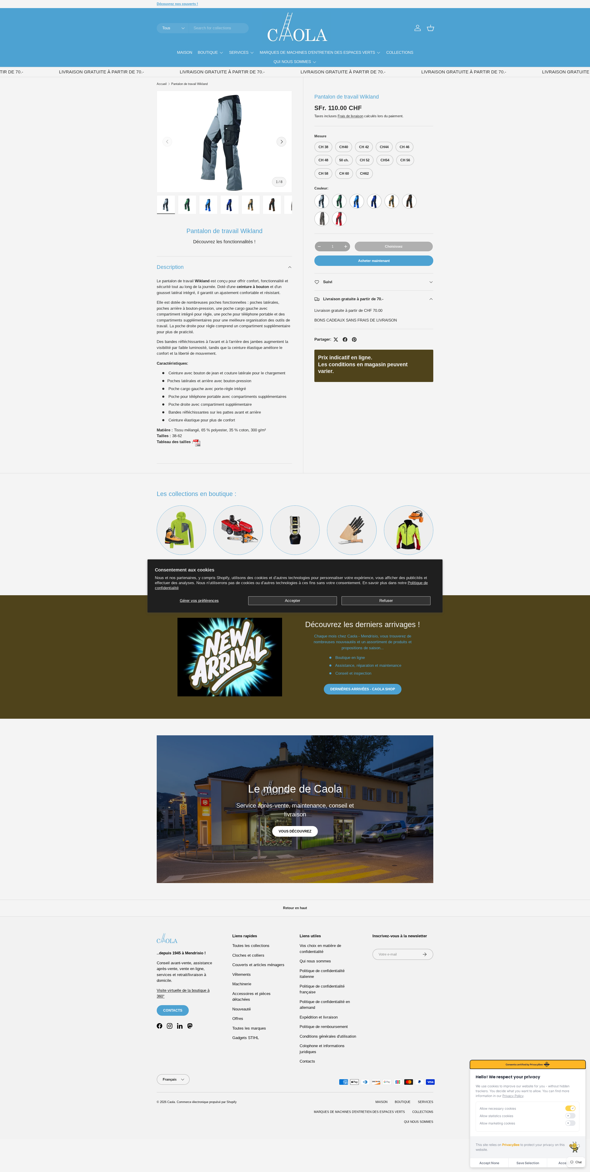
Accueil (162, 84)
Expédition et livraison (319, 1017)
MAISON (184, 52)
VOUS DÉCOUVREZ (295, 831)
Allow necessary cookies (498, 1108)
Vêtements (241, 974)
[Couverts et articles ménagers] (351, 530)
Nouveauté (241, 1009)
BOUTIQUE (208, 52)
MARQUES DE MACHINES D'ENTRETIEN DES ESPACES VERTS (317, 52)
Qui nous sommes (315, 961)
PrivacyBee (510, 1145)
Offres (237, 1018)
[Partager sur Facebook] (345, 339)
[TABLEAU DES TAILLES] (197, 442)
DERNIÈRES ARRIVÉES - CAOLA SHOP (362, 689)
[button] (430, 28)
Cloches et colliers (248, 955)
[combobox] (203, 28)
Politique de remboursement (324, 1027)
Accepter (292, 600)
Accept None (489, 1163)
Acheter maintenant (374, 261)
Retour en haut (295, 908)
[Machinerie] (238, 530)
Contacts (307, 1061)
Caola (171, 1102)
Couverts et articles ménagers (258, 965)
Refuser (386, 600)
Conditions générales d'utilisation (328, 1036)
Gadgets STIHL (245, 1038)
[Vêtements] (181, 530)
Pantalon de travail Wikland (189, 84)
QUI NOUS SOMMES (292, 62)
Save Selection (527, 1163)
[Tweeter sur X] (335, 339)
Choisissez (394, 246)
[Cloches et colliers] (295, 530)
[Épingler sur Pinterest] (354, 339)
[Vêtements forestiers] (408, 530)
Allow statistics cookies (496, 1116)
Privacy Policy (512, 1096)
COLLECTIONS (399, 52)
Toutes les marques (249, 1028)
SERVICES (238, 52)
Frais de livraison (350, 116)
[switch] (570, 1108)
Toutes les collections (250, 946)
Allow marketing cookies (497, 1123)
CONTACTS (172, 1010)
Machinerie (241, 984)
